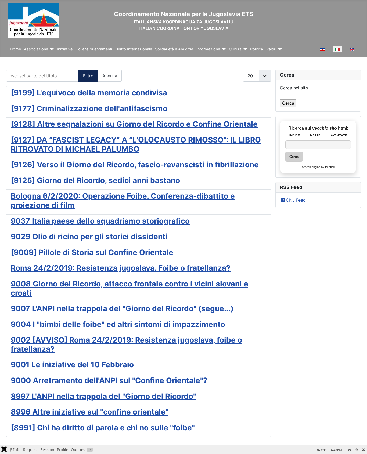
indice (294, 135)
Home (15, 49)
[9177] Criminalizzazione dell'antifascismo (89, 108)
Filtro (88, 75)
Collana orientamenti (93, 49)
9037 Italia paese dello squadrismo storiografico (100, 221)
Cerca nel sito (294, 87)
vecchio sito (325, 128)
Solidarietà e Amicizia (174, 49)
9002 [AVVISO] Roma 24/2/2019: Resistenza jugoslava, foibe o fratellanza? (126, 344)
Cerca (288, 103)
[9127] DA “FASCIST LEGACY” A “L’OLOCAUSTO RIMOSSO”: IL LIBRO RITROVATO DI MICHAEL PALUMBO (136, 144)
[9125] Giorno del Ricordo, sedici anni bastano (95, 180)
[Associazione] (51, 49)
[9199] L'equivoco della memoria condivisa (89, 92)
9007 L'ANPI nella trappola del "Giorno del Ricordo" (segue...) (122, 308)
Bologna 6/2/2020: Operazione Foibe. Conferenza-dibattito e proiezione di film (123, 200)
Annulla (109, 75)
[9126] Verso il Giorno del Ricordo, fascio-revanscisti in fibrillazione (135, 164)
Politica (256, 49)
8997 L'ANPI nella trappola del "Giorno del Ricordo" (103, 396)
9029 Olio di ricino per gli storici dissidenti (89, 236)
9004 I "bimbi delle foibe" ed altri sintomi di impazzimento (118, 324)
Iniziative (65, 49)
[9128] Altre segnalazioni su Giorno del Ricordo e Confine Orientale (134, 124)
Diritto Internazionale (133, 49)
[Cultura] (244, 49)
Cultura (235, 49)
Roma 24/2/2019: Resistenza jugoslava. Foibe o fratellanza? (121, 268)
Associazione (36, 49)
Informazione (208, 49)
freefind (330, 167)
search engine (311, 167)
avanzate (339, 135)
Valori (271, 49)
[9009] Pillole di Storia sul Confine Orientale (92, 252)
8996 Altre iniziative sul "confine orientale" (89, 411)
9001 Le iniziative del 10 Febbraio (72, 364)
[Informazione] (223, 49)
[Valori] (279, 49)
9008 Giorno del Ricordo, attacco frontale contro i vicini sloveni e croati (129, 288)
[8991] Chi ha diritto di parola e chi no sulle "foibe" (103, 427)
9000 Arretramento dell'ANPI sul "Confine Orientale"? (109, 380)
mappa (315, 135)
